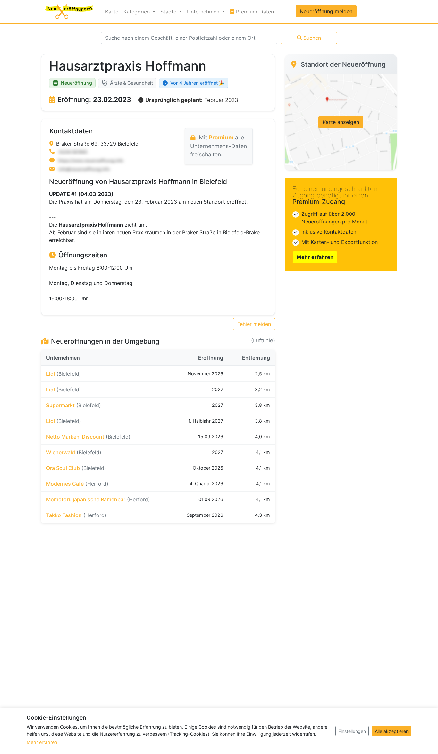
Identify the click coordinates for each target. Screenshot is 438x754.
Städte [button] (169, 11)
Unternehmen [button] (204, 11)
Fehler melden (254, 324)
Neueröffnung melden (326, 11)
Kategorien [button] (137, 11)
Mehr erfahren (315, 257)
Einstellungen (352, 731)
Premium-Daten (255, 11)
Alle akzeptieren (392, 731)
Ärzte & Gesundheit (131, 83)
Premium (221, 137)
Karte (111, 11)
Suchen (312, 38)
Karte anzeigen (341, 122)
